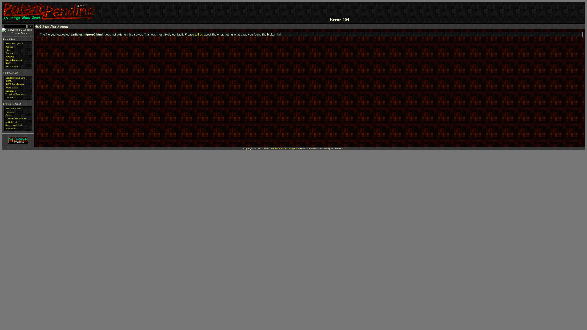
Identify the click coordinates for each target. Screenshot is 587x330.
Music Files (11, 122)
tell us (199, 34)
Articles (9, 47)
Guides (9, 115)
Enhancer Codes (13, 108)
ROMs (9, 81)
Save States (11, 128)
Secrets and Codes (14, 125)
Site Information (14, 60)
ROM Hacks (12, 87)
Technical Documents (16, 94)
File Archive (12, 66)
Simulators (11, 91)
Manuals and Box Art (16, 118)
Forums (9, 53)
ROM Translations (15, 84)
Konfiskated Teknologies (284, 148)
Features (10, 112)
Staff (8, 63)
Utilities (10, 97)
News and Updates (15, 43)
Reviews (10, 56)
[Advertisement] (530, 10)
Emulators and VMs (15, 78)
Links (8, 50)
